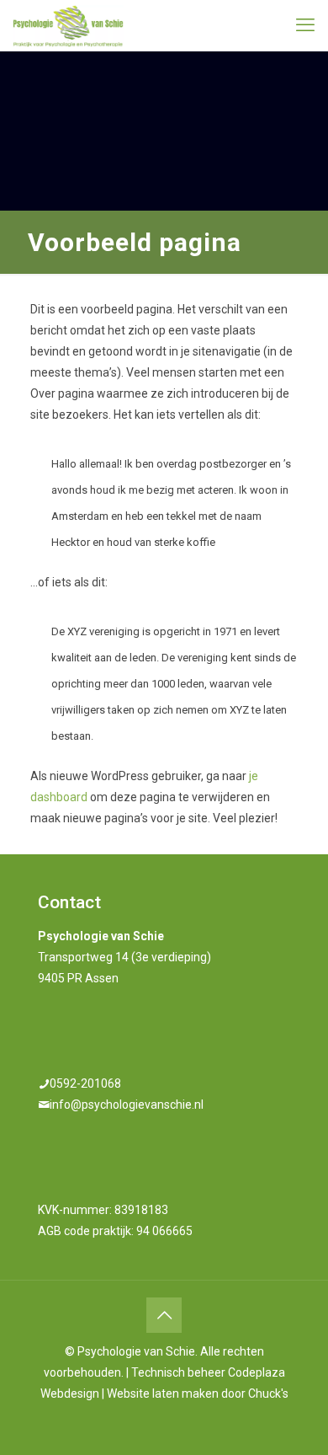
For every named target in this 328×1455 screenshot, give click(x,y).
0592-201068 (85, 1083)
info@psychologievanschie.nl (127, 1104)
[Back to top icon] (164, 1315)
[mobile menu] (305, 25)
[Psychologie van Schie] (68, 25)
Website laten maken (163, 1393)
